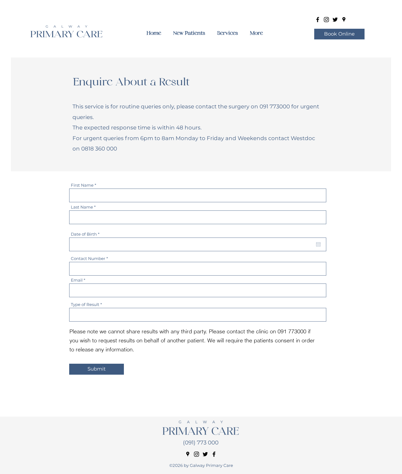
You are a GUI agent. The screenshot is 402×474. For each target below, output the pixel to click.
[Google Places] (343, 19)
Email (77, 280)
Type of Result (85, 304)
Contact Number (88, 258)
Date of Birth (86, 234)
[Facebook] (317, 19)
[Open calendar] (318, 244)
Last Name (82, 207)
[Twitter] (335, 19)
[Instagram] (326, 19)
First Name (82, 185)
